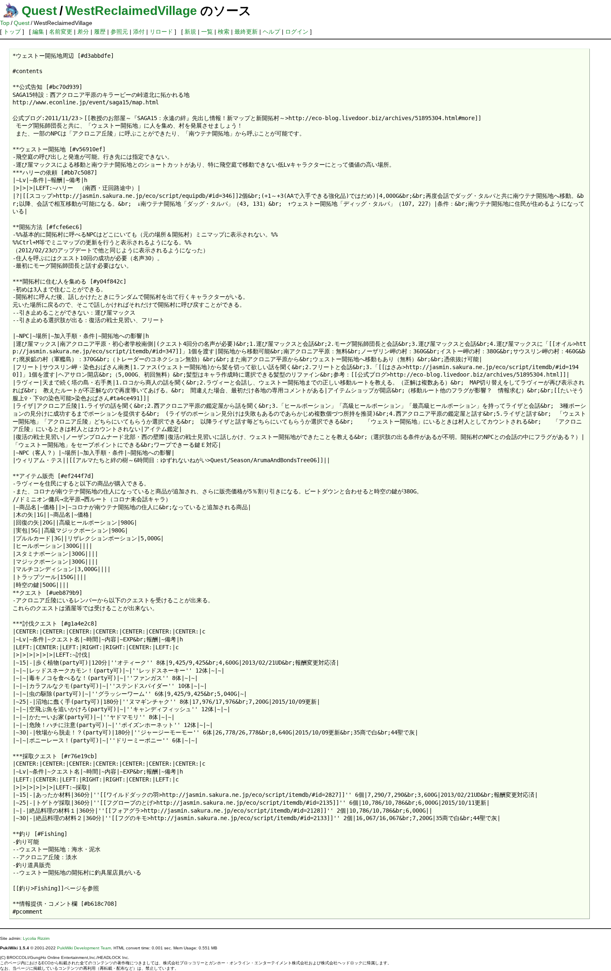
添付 (139, 31)
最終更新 (246, 31)
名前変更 (60, 31)
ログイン (296, 31)
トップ (12, 31)
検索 (223, 31)
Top (5, 23)
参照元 (119, 31)
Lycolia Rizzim (36, 938)
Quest (39, 10)
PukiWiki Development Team (84, 948)
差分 (83, 31)
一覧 (207, 31)
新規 (190, 31)
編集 (38, 31)
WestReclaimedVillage (131, 10)
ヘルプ (271, 31)
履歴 (100, 31)
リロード (161, 31)
